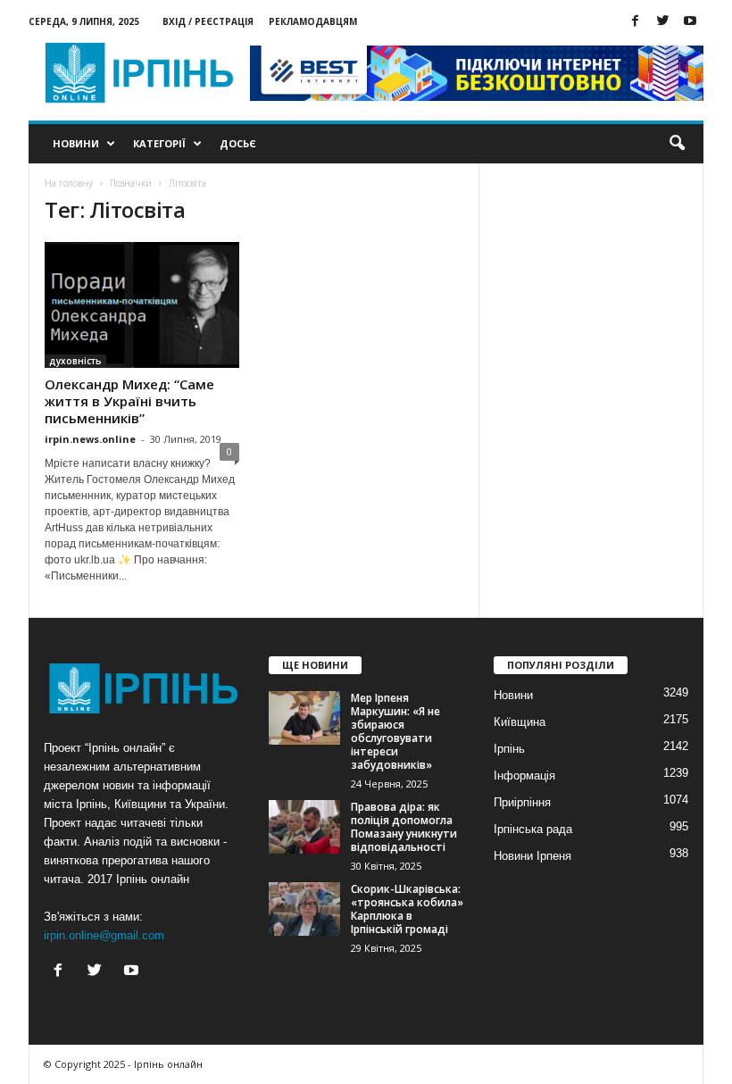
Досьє (238, 143)
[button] (676, 143)
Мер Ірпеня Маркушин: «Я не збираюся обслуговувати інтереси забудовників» (395, 731)
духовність (75, 360)
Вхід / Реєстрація (208, 21)
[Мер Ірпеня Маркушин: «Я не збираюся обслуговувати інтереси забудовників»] (304, 718)
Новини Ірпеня (532, 856)
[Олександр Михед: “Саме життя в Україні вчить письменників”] (142, 305)
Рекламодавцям (313, 21)
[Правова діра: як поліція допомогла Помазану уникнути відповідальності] (304, 827)
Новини (76, 143)
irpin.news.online (90, 439)
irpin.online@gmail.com (104, 935)
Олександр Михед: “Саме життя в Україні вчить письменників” (129, 401)
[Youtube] (690, 22)
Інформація (524, 775)
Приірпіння (522, 802)
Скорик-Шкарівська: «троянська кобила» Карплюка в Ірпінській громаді (407, 909)
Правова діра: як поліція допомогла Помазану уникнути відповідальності (404, 827)
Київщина (519, 722)
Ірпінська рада (533, 829)
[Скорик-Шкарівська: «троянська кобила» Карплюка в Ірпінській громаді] (304, 909)
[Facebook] (634, 22)
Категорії (159, 143)
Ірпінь (509, 748)
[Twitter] (662, 22)
